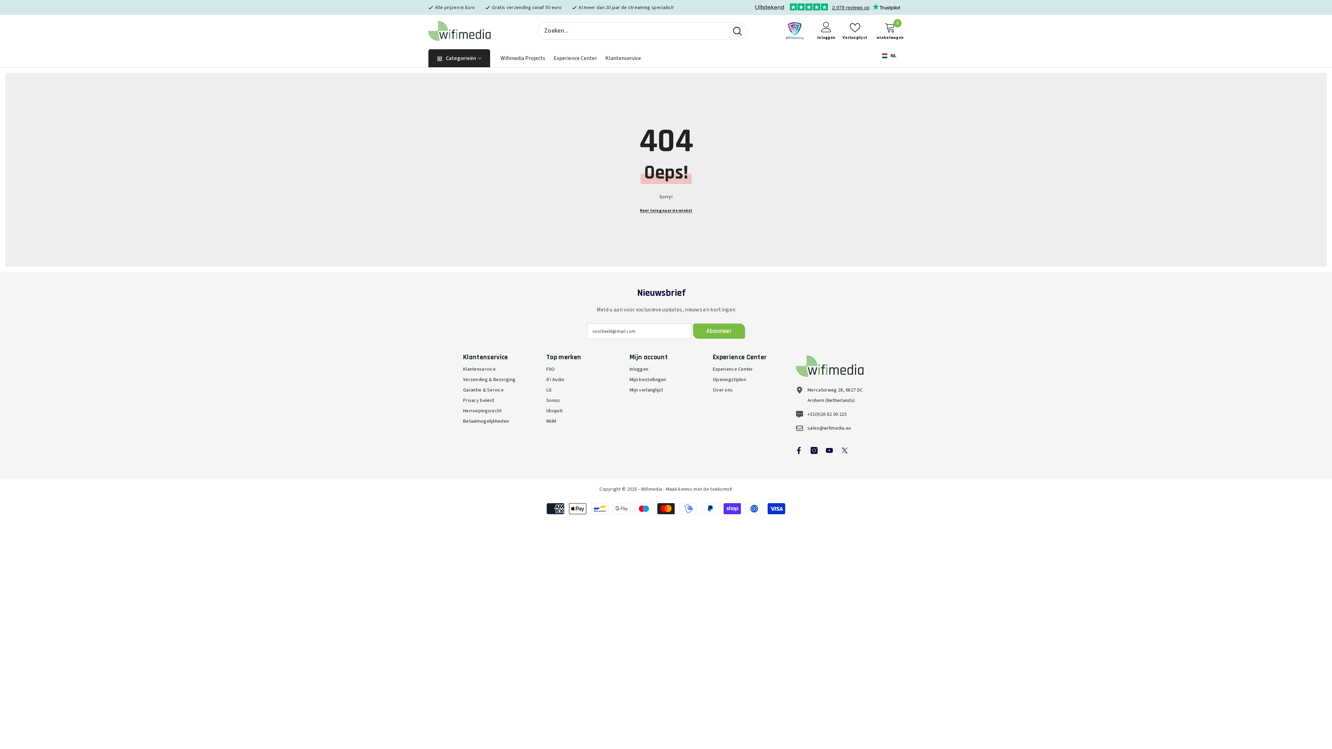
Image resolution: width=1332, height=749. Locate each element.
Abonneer (719, 331)
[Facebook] (799, 450)
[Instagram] (814, 450)
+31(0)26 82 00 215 (827, 414)
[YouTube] (829, 450)
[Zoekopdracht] (642, 31)
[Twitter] (844, 450)
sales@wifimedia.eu (829, 428)
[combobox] (633, 31)
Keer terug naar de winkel (666, 211)
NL (892, 56)
